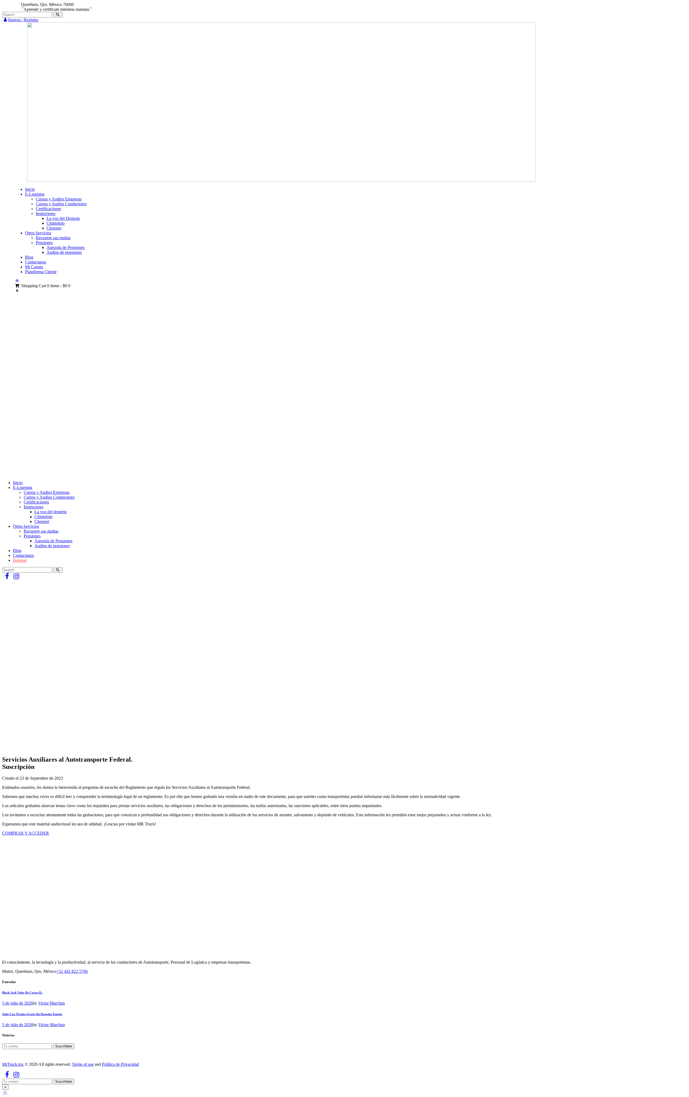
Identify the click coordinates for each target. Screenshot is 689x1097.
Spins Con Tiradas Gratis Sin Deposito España (32, 1014)
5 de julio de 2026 (17, 1003)
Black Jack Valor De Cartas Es (22, 992)
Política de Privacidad (120, 1064)
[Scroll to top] (5, 1092)
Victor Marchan (51, 1003)
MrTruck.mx (13, 1064)
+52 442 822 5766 (72, 971)
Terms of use (83, 1064)
